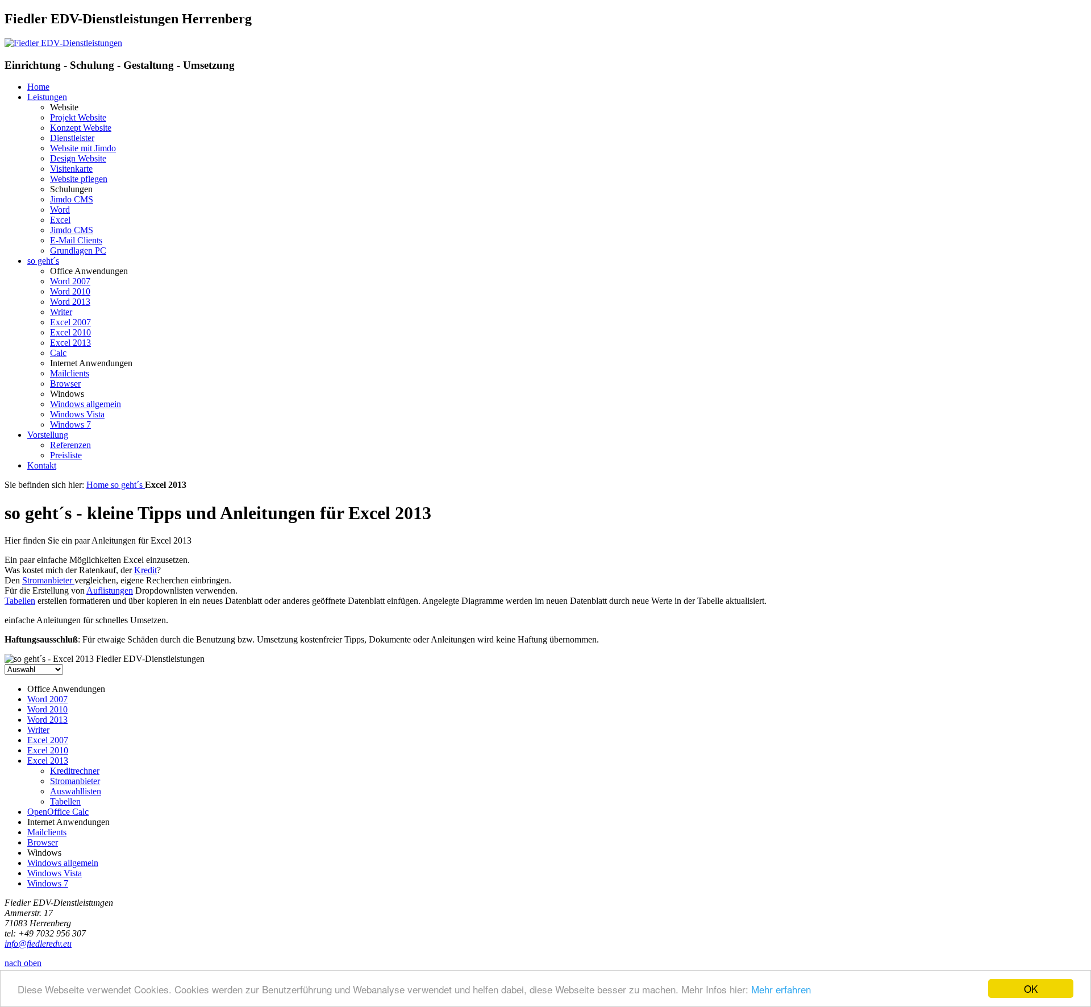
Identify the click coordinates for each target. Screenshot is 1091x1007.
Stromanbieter (48, 580)
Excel (60, 220)
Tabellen (20, 601)
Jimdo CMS (71, 199)
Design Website (78, 158)
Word (60, 209)
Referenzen (70, 445)
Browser (65, 383)
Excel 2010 (70, 332)
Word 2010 (70, 291)
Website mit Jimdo (83, 148)
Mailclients (69, 373)
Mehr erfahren (781, 989)
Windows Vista (77, 414)
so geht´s (43, 261)
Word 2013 (70, 301)
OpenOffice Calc (58, 812)
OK (1031, 988)
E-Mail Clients (76, 240)
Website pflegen (78, 179)
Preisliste (66, 455)
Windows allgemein (85, 404)
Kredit (145, 570)
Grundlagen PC (78, 250)
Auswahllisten (75, 791)
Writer (61, 312)
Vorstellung (47, 435)
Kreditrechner (74, 771)
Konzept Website (80, 127)
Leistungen (47, 97)
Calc (58, 353)
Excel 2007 (70, 322)
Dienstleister (72, 138)
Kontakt (41, 465)
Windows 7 (70, 424)
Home (38, 87)
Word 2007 (70, 281)
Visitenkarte (71, 168)
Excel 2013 (70, 342)
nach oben (23, 963)
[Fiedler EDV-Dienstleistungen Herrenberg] (63, 43)
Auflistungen (109, 590)
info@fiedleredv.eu (38, 943)
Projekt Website (78, 117)
